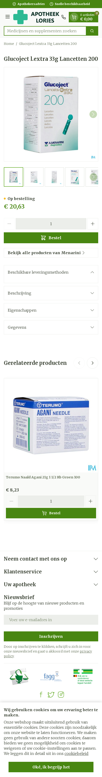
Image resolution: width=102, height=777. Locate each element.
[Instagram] (61, 694)
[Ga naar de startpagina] (36, 17)
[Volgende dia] (92, 363)
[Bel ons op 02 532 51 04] (63, 17)
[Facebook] (41, 694)
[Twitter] (51, 694)
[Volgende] (93, 114)
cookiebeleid (76, 753)
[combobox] (45, 31)
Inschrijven (51, 636)
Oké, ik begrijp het (51, 767)
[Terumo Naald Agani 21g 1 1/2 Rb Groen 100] (51, 425)
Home (9, 44)
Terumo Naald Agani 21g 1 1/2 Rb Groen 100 (43, 477)
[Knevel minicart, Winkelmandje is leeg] (74, 17)
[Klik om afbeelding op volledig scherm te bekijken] (51, 114)
